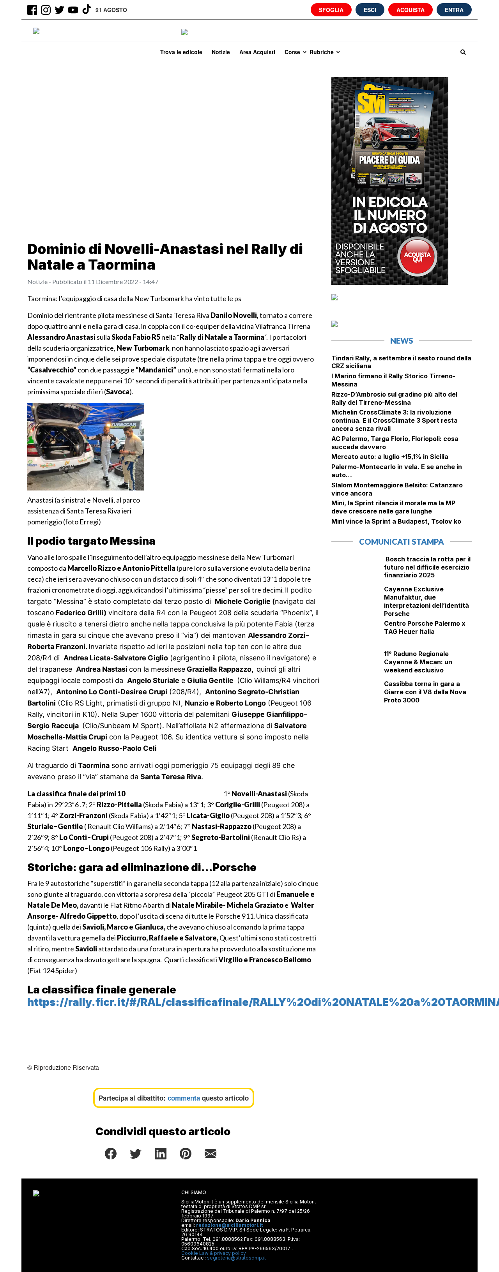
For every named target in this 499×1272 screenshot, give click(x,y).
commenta (184, 1098)
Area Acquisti (257, 52)
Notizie (221, 52)
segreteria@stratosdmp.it (236, 1258)
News (401, 340)
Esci (370, 10)
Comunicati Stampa (401, 541)
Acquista (410, 10)
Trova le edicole (181, 52)
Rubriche (322, 52)
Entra (454, 10)
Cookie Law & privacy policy (213, 1253)
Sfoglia (331, 10)
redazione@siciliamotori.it (229, 1225)
